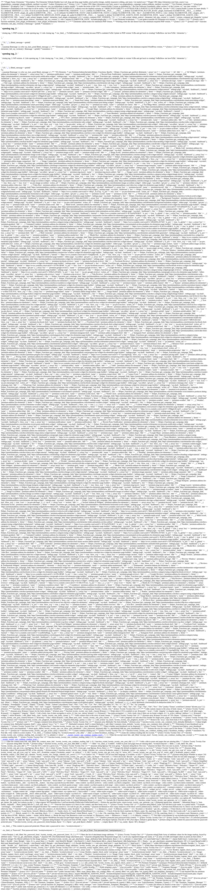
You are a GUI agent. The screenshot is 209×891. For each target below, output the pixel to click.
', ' (7, 42)
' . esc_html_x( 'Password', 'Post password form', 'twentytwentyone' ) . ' (28, 830)
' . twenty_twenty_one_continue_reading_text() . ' (85, 735)
